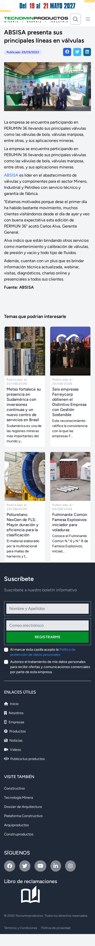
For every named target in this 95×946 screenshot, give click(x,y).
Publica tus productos (27, 759)
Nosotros (16, 713)
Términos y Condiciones (20, 928)
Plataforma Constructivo (23, 816)
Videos (15, 750)
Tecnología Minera (18, 797)
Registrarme (47, 637)
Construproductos (18, 834)
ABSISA (11, 175)
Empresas (16, 722)
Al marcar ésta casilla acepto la (42, 652)
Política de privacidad (55, 928)
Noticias (16, 740)
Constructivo (14, 788)
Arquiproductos (16, 825)
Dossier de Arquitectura (23, 807)
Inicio (13, 704)
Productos (17, 731)
